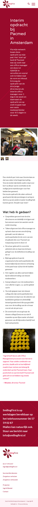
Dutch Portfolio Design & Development (15, 501)
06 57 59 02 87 (8, 464)
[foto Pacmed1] (7, 158)
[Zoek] (28, 4)
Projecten (6, 485)
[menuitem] (28, 4)
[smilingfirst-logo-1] (16, 4)
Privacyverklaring (22, 504)
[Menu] (32, 4)
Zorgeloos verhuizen (10, 476)
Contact (5, 491)
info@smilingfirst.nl (14, 435)
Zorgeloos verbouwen (10, 480)
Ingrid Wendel (7, 488)
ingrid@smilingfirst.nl (10, 467)
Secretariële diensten (10, 473)
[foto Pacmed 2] (19, 142)
